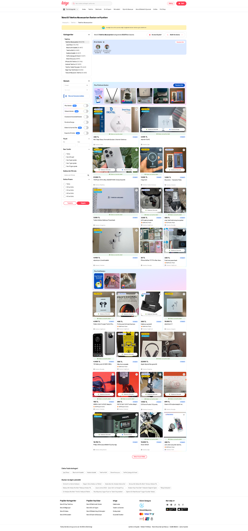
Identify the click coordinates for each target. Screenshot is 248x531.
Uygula (83, 203)
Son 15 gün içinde (71, 166)
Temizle (70, 203)
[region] (139, 48)
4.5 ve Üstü (70, 196)
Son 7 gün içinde (71, 163)
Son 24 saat (70, 157)
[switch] (86, 105)
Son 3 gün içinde (71, 160)
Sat (182, 3)
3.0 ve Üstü (70, 187)
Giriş (171, 3)
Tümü (68, 154)
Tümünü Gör (180, 42)
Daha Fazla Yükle (139, 457)
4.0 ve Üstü (70, 193)
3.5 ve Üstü (70, 190)
